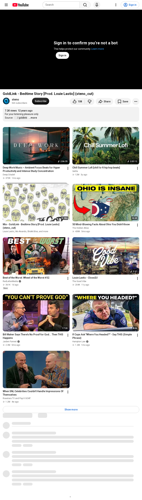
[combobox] (62, 5)
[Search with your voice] (96, 4)
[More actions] (135, 101)
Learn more (97, 48)
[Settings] (116, 5)
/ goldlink (22, 117)
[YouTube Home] (20, 5)
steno (15, 99)
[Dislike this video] (89, 101)
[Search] (85, 4)
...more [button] (33, 117)
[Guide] (6, 5)
